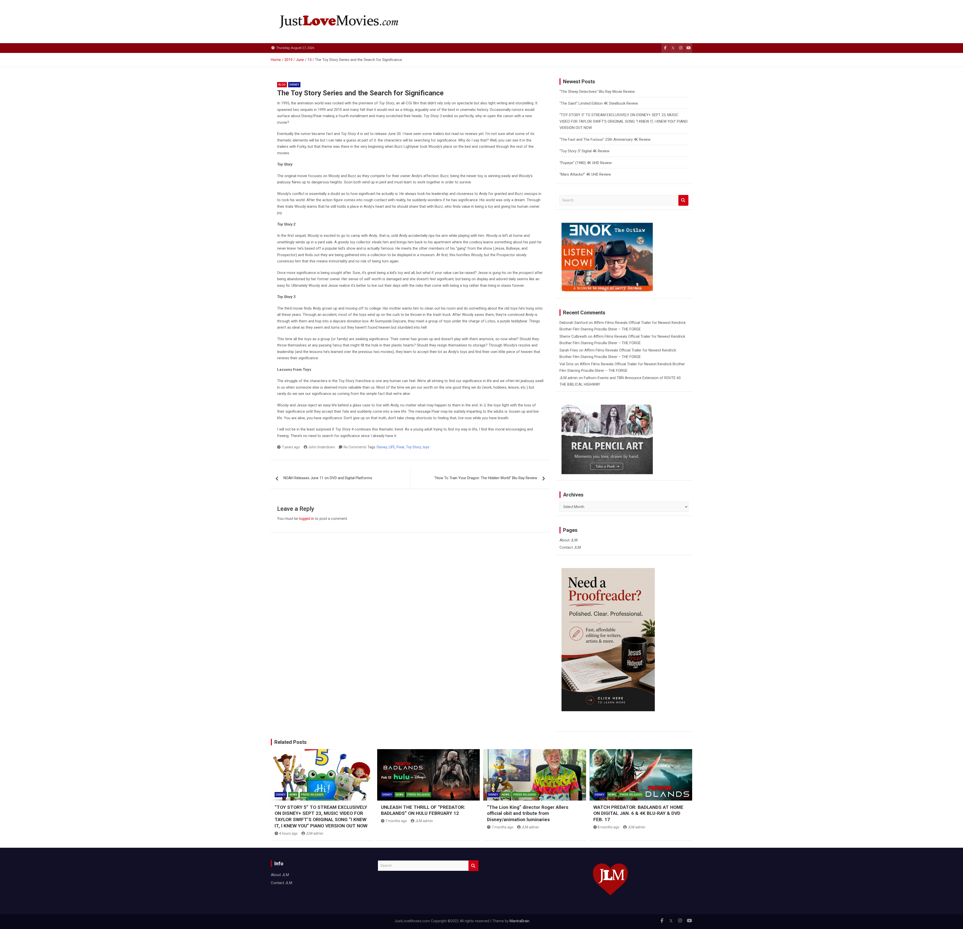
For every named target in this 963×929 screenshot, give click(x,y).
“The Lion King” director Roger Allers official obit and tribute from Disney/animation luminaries (527, 813)
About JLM (568, 540)
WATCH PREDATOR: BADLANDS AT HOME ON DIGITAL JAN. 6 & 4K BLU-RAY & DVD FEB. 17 (638, 813)
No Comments (355, 447)
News (293, 794)
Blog (282, 84)
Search (683, 200)
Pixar (400, 447)
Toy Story (413, 447)
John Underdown (321, 447)
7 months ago (396, 821)
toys (426, 447)
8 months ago (608, 827)
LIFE (392, 447)
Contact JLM (570, 547)
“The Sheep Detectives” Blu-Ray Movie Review (597, 91)
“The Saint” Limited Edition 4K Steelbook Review (598, 103)
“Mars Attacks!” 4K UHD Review (585, 174)
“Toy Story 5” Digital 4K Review (584, 151)
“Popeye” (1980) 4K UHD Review (585, 163)
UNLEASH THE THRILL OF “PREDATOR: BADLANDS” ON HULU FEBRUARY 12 (423, 810)
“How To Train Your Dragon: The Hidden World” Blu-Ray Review (485, 478)
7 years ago (291, 447)
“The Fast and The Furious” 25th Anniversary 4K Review (605, 139)
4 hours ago (288, 833)
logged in (306, 518)
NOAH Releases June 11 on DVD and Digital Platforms (327, 478)
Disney (294, 84)
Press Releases (312, 794)
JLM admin (568, 378)
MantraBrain (519, 921)
